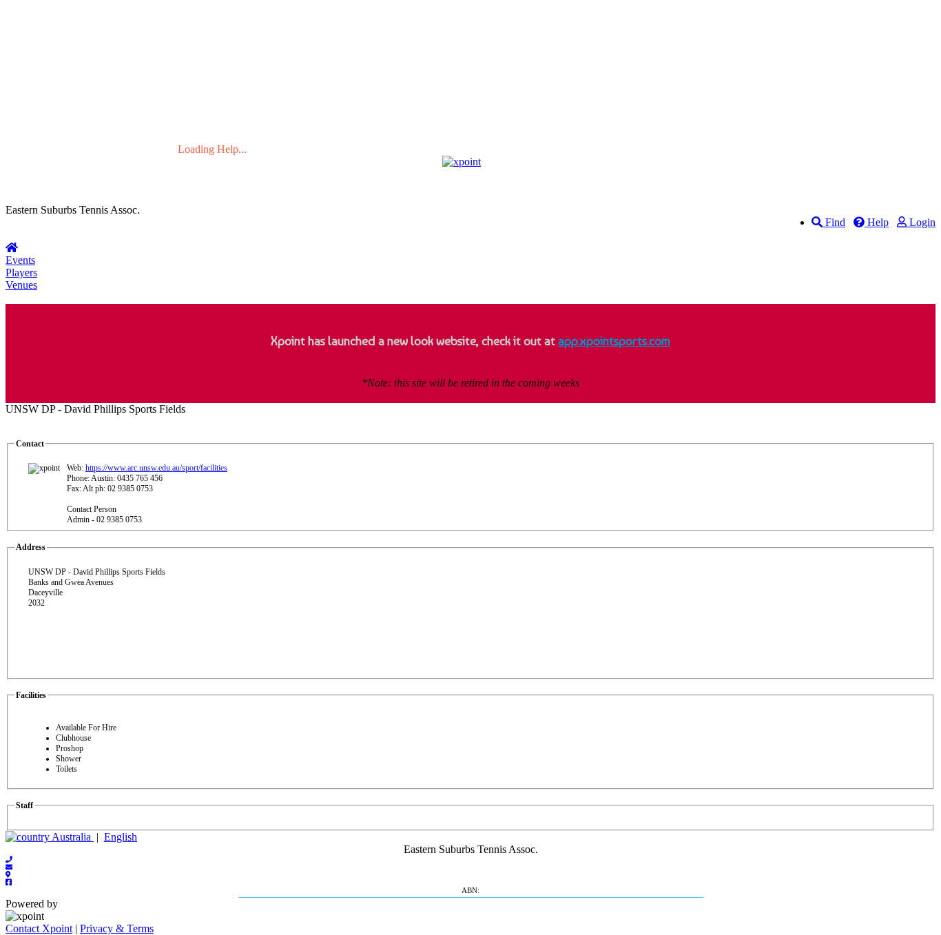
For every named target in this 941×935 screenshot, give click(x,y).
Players (21, 272)
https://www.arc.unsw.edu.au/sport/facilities (156, 468)
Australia (72, 837)
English (120, 837)
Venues (21, 285)
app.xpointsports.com (614, 340)
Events (20, 260)
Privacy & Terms (117, 928)
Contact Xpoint (39, 928)
